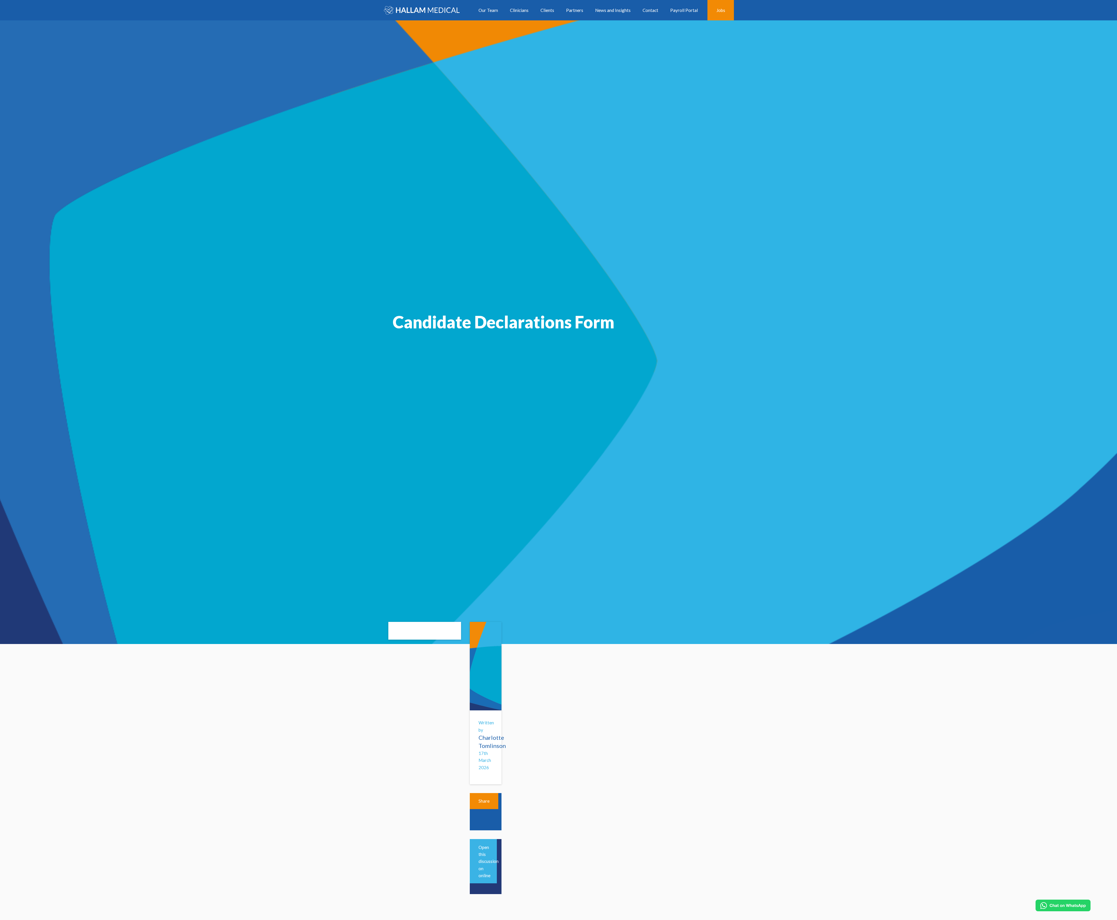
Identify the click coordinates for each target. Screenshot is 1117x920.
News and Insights (613, 10)
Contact (650, 10)
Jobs (720, 10)
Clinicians (519, 10)
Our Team (488, 10)
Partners (574, 10)
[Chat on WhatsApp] (1063, 905)
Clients (547, 10)
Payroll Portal (684, 10)
